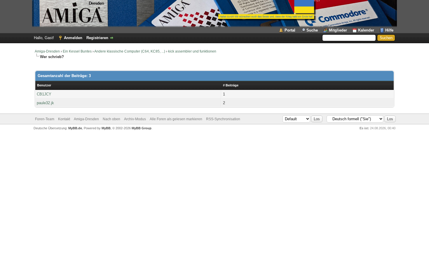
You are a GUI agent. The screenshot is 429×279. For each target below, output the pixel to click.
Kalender (366, 30)
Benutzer (44, 85)
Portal (290, 30)
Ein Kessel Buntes (77, 51)
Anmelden (73, 38)
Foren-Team (44, 119)
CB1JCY (44, 94)
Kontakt (64, 119)
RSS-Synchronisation (223, 119)
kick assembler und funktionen (192, 51)
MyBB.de (75, 128)
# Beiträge (230, 85)
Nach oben (111, 119)
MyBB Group (141, 128)
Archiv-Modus (135, 119)
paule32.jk (45, 103)
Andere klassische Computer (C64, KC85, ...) (129, 51)
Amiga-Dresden (47, 51)
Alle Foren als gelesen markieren (176, 119)
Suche (312, 30)
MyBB (106, 128)
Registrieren (97, 38)
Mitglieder (338, 30)
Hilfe (389, 30)
